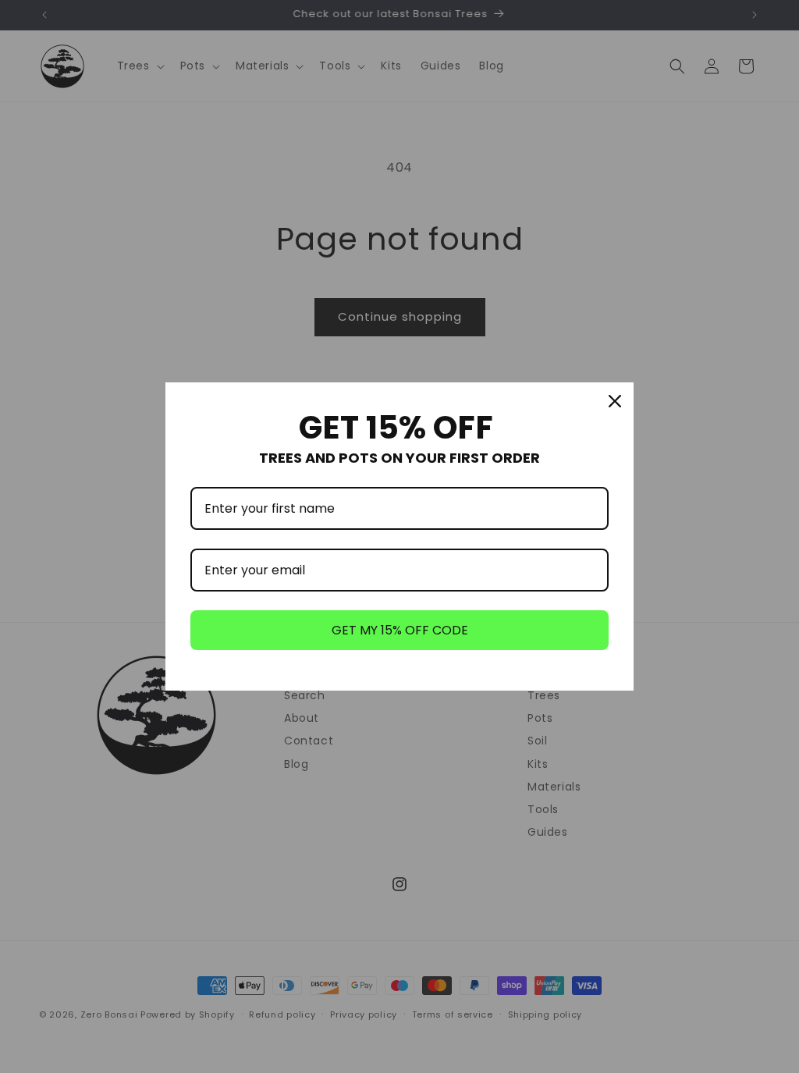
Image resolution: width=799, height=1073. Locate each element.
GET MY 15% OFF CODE (400, 630)
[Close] (615, 401)
